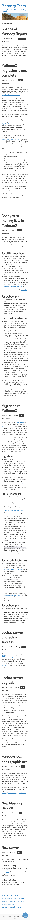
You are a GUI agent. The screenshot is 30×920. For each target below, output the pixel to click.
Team (23, 766)
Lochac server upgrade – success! (12, 637)
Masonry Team (14, 7)
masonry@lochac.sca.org (9, 793)
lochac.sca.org (19, 423)
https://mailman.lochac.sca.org (11, 95)
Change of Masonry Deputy (14, 31)
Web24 (9, 870)
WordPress (17, 916)
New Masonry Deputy (12, 805)
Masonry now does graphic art (14, 759)
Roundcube (12, 658)
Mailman (4, 426)
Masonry (14, 38)
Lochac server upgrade (12, 680)
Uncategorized (22, 38)
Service (20, 80)
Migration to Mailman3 (11, 408)
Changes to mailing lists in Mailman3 (13, 220)
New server (10, 847)
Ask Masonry (22, 793)
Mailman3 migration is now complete (15, 70)
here (7, 872)
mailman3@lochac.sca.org (12, 595)
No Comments (6, 41)
